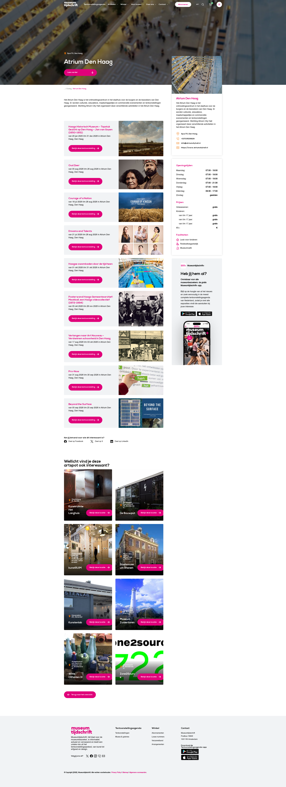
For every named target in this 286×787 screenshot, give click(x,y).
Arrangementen (158, 744)
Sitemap (125, 772)
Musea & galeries (122, 736)
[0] (210, 4)
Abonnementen (158, 733)
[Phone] (99, 756)
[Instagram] (95, 756)
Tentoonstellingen (122, 733)
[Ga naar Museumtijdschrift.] (64, 89)
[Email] (103, 756)
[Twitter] (87, 756)
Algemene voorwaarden (137, 772)
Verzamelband (157, 740)
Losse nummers (158, 736)
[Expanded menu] (219, 4)
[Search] (202, 4)
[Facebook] (91, 756)
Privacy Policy (116, 772)
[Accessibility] (197, 4)
